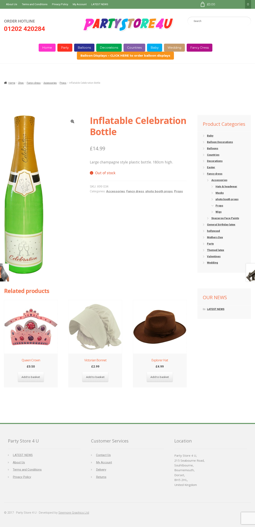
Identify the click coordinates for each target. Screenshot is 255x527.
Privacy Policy (60, 4)
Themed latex (215, 250)
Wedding (174, 47)
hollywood (213, 230)
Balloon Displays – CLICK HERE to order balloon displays (125, 55)
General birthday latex (221, 224)
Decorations (109, 47)
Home (47, 47)
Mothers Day (215, 237)
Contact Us (103, 455)
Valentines (214, 256)
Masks (220, 192)
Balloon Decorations (220, 142)
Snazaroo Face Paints (225, 218)
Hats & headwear (226, 186)
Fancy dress (34, 82)
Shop (21, 82)
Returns (101, 477)
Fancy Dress (199, 47)
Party (65, 47)
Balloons (84, 47)
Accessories (50, 82)
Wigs (219, 211)
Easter (211, 167)
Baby (155, 47)
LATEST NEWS (99, 4)
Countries (134, 47)
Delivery (101, 469)
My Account (80, 4)
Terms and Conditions (34, 4)
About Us (11, 4)
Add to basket (31, 377)
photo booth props (159, 191)
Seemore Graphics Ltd (73, 512)
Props (63, 82)
